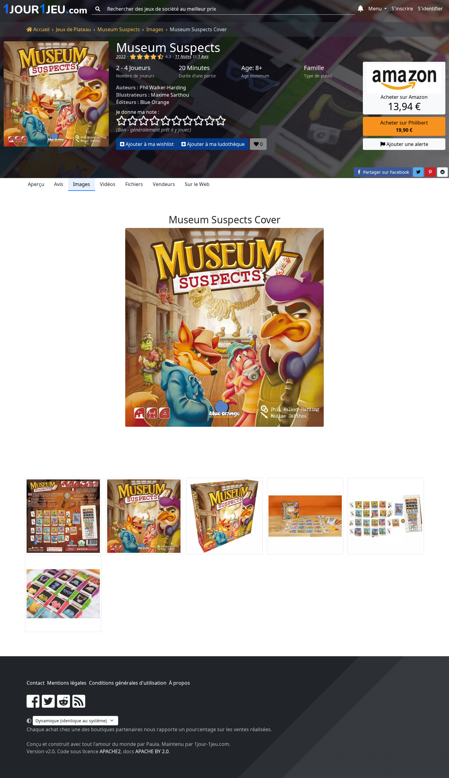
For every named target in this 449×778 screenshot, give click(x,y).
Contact (36, 682)
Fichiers (134, 184)
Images (154, 29)
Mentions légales (66, 682)
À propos (179, 682)
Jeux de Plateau (73, 29)
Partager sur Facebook (385, 172)
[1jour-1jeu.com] (45, 9)
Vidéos (107, 184)
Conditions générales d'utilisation (127, 682)
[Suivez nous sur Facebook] (33, 705)
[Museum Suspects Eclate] (305, 516)
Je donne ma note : (137, 112)
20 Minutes (194, 68)
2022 (121, 56)
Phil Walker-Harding (163, 87)
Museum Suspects (118, 29)
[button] (360, 8)
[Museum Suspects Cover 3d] (224, 516)
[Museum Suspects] (56, 95)
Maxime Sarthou (170, 94)
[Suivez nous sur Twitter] (48, 705)
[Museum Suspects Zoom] (63, 594)
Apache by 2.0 (152, 751)
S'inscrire (402, 8)
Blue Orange (154, 102)
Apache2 (110, 751)
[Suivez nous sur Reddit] (63, 705)
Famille (314, 68)
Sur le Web (197, 184)
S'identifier (430, 8)
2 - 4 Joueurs (133, 68)
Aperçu (36, 184)
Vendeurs (164, 184)
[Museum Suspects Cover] (144, 516)
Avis (58, 184)
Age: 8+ (251, 68)
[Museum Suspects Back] (63, 516)
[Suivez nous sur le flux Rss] (78, 705)
